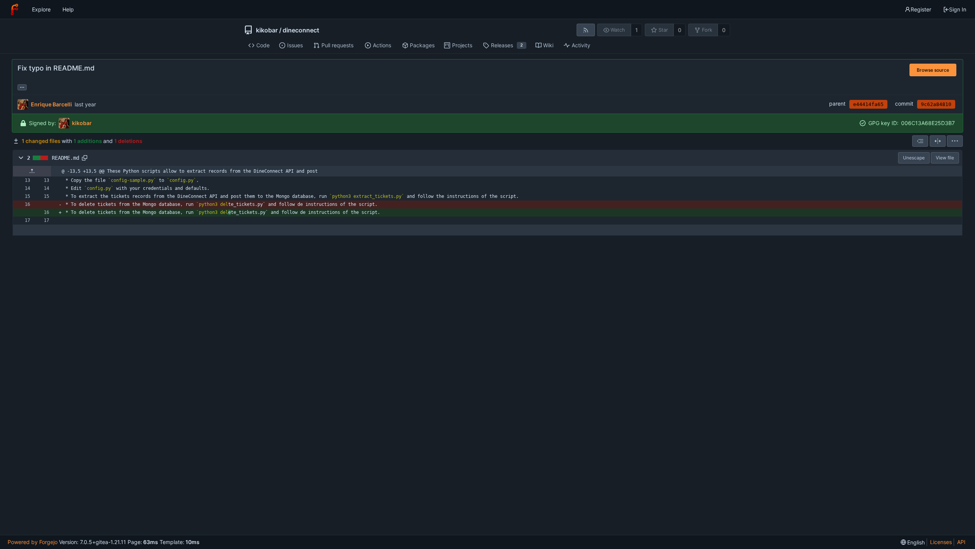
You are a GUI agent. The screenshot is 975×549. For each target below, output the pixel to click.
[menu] (955, 141)
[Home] (14, 9)
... (22, 86)
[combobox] (920, 141)
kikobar (267, 30)
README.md (65, 158)
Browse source (933, 70)
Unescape (914, 158)
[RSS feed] (586, 30)
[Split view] (938, 141)
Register (921, 9)
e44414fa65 (868, 104)
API (961, 542)
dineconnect (301, 30)
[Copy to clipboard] (84, 157)
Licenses (941, 542)
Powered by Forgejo (33, 542)
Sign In (957, 9)
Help (68, 9)
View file (945, 158)
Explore (41, 9)
